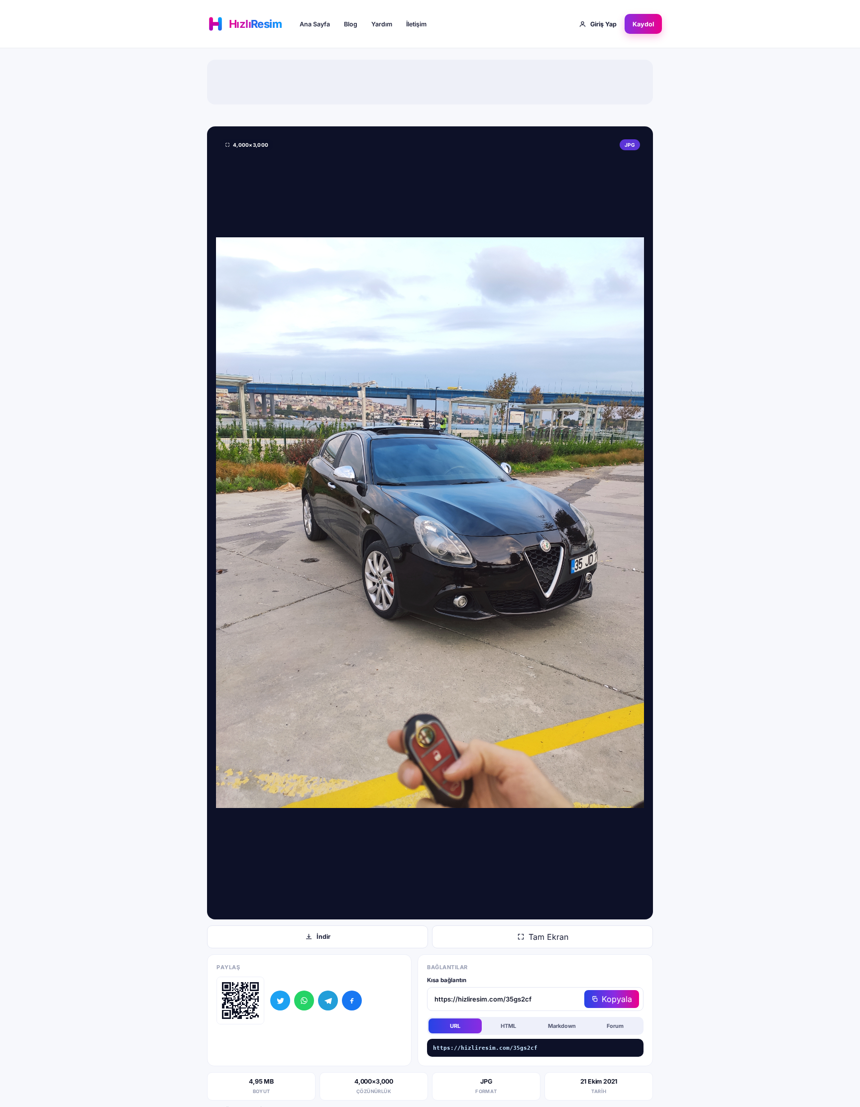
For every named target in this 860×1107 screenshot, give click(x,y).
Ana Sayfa (315, 24)
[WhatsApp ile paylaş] (304, 1000)
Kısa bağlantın (446, 980)
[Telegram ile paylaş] (328, 1000)
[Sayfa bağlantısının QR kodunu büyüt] (240, 1000)
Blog (350, 24)
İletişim (416, 24)
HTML (508, 1025)
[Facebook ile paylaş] (352, 1000)
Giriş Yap (603, 24)
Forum (615, 1025)
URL (455, 1025)
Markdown (562, 1025)
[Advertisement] (430, 82)
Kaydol (643, 24)
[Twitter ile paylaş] (280, 1000)
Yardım (381, 24)
